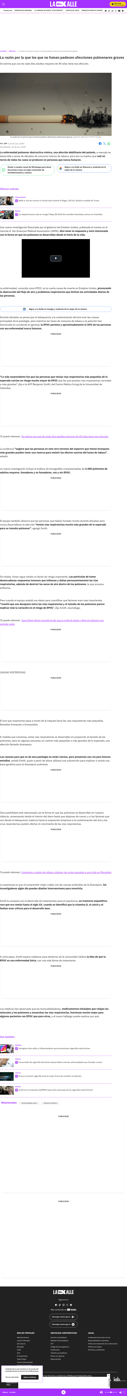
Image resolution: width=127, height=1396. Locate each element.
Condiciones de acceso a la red (99, 1338)
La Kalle (3, 51)
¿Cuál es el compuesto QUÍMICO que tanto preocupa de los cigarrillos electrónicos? (55, 1090)
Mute (101, 1392)
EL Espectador (22, 1356)
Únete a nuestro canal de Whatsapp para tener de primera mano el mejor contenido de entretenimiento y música (29, 170)
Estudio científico (50, 1103)
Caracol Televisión (23, 1341)
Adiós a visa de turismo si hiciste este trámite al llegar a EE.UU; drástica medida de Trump (58, 200)
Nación (17, 211)
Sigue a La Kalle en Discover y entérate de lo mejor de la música (85, 168)
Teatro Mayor (21, 1359)
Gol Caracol (21, 1344)
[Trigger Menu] (3, 4)
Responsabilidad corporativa (98, 1341)
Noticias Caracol (23, 1338)
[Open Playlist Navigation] (124, 1392)
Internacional (20, 197)
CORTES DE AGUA (72, 11)
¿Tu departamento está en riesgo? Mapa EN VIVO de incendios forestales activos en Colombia (60, 214)
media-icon (63, 1392)
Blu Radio (20, 1347)
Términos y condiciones (96, 1350)
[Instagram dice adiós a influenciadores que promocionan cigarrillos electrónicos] (7, 1048)
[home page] (63, 4)
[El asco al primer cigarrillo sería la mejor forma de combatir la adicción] (7, 1076)
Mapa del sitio (56, 1359)
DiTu (18, 1353)
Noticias (12, 51)
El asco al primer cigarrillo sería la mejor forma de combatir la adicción (49, 1076)
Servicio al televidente (59, 1338)
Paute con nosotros (57, 1356)
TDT (52, 1344)
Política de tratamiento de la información (102, 1344)
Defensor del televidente (59, 1341)
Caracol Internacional (25, 1362)
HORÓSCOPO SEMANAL (23, 11)
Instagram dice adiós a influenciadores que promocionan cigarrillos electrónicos (54, 1048)
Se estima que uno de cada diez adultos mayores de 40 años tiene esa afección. (65, 436)
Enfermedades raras (29, 1103)
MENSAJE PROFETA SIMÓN (92, 11)
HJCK (19, 1350)
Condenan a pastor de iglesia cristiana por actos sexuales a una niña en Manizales (66, 872)
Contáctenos (55, 1350)
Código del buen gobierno (60, 1347)
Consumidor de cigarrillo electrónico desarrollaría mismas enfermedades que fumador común (60, 1062)
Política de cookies (95, 1347)
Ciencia (18, 1059)
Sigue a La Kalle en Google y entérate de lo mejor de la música (58, 309)
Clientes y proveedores (59, 1353)
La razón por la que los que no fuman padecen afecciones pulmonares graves (48, 51)
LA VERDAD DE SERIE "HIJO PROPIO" (48, 11)
